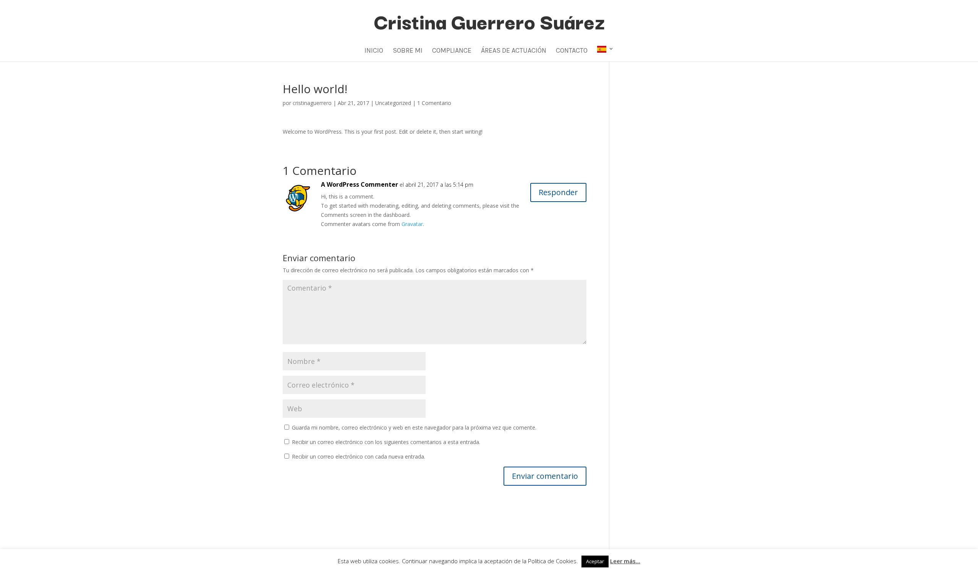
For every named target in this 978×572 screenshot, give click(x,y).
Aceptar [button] (595, 561)
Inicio (373, 51)
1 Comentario (434, 103)
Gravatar (412, 224)
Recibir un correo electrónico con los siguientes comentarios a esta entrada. (386, 442)
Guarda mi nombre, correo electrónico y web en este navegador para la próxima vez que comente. (414, 427)
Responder (558, 192)
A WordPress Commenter (359, 184)
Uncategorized (393, 103)
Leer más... (625, 561)
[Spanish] (605, 53)
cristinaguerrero (312, 103)
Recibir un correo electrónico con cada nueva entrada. (358, 456)
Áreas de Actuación (513, 51)
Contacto (572, 51)
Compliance (451, 51)
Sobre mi (408, 51)
